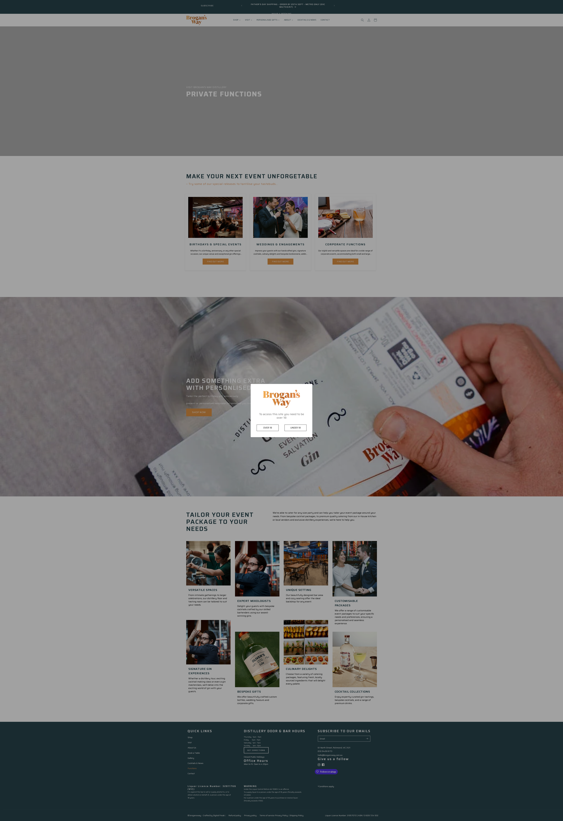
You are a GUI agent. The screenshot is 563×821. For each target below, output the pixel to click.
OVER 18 (267, 428)
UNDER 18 (295, 428)
